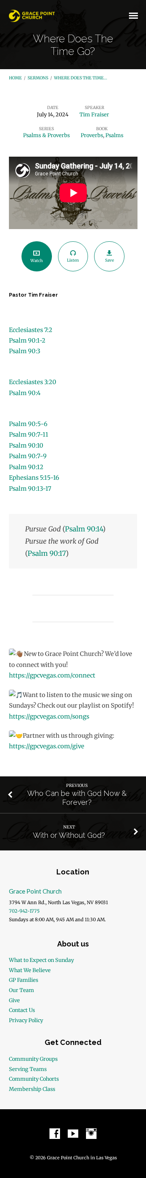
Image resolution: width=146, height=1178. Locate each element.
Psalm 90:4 (25, 393)
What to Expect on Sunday (41, 960)
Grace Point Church (35, 891)
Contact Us (22, 1010)
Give (14, 1000)
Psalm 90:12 (26, 467)
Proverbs (92, 135)
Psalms (114, 135)
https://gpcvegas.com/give (46, 746)
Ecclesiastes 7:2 (30, 330)
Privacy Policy (26, 1020)
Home (15, 78)
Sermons (38, 78)
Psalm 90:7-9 (28, 456)
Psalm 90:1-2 (27, 340)
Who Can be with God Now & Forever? (77, 797)
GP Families (23, 980)
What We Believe (30, 970)
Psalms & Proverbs (46, 135)
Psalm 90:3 (24, 351)
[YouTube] (73, 1134)
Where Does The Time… (80, 78)
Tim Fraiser (94, 114)
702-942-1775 (24, 911)
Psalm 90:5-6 (28, 424)
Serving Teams (28, 1069)
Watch (36, 260)
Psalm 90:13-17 (30, 488)
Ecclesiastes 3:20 (32, 382)
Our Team (21, 990)
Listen (73, 260)
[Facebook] (54, 1134)
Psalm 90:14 (84, 529)
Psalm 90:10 (26, 445)
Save (109, 260)
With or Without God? (69, 835)
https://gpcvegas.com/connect (52, 675)
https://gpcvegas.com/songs (49, 716)
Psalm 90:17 (47, 553)
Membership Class (32, 1089)
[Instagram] (91, 1134)
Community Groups (33, 1059)
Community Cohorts (34, 1078)
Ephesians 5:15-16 (34, 477)
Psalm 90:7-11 (28, 434)
